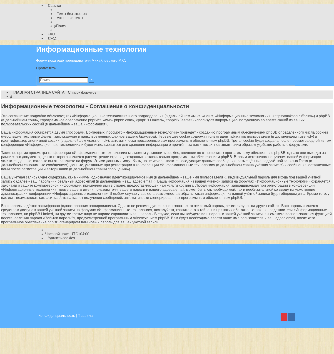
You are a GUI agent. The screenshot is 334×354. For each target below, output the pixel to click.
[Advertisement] (167, 275)
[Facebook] (291, 318)
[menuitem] (70, 14)
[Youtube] (284, 318)
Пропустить (46, 68)
